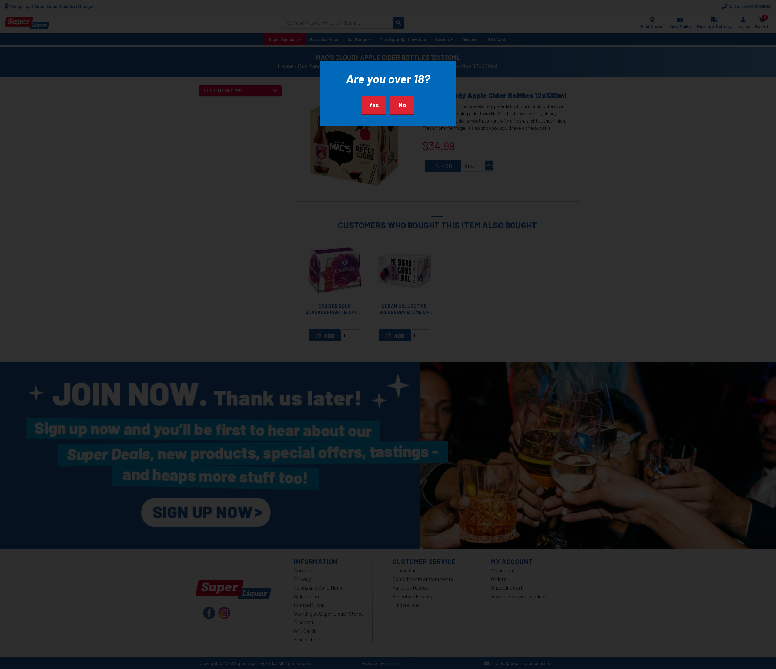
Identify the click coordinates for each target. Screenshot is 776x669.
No (402, 105)
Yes (374, 105)
